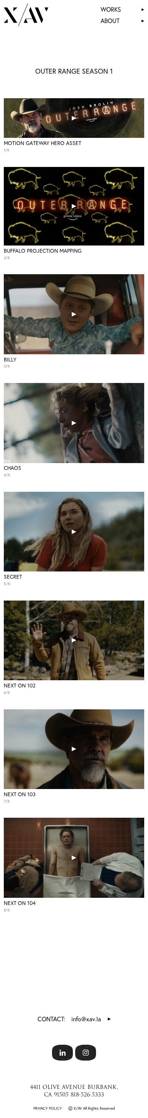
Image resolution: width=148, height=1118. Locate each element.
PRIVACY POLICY (47, 1108)
